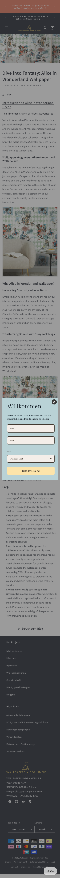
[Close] (54, 402)
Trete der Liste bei (31, 470)
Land (9, 451)
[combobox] (31, 459)
